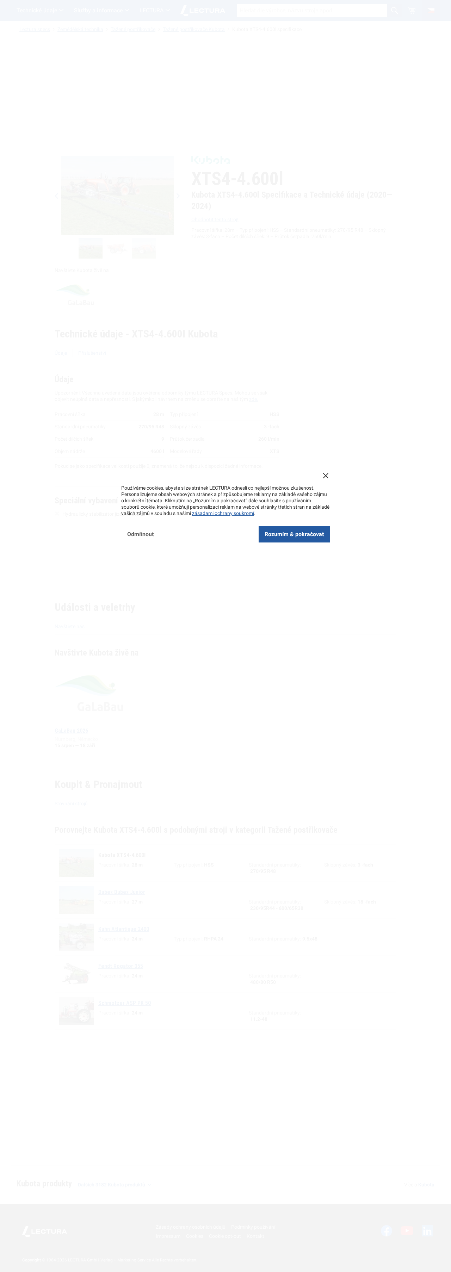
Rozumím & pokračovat (294, 534)
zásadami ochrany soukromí (223, 513)
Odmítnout (140, 534)
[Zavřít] (325, 475)
